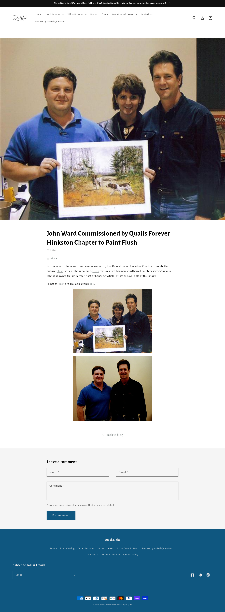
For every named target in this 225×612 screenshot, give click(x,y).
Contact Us (93, 554)
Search (53, 548)
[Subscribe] (74, 575)
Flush (60, 271)
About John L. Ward (128, 548)
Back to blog (114, 434)
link (92, 283)
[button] (54, 14)
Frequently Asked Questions (157, 548)
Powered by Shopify (123, 605)
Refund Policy (130, 554)
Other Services (86, 548)
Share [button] (54, 258)
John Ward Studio (107, 605)
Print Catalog (67, 548)
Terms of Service (111, 554)
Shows (100, 548)
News (111, 548)
